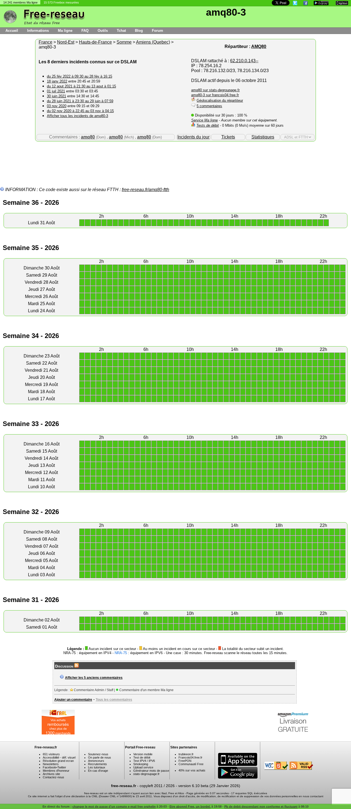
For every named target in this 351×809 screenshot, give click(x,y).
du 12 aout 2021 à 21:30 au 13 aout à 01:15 (81, 86)
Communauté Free (191, 764)
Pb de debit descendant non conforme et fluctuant (261, 806)
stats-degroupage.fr (146, 774)
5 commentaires (209, 106)
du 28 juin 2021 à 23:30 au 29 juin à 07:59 (80, 101)
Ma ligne (65, 31)
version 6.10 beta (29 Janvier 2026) (209, 786)
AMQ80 (258, 46)
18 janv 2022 (57, 81)
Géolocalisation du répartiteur (220, 100)
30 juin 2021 (56, 96)
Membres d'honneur (56, 770)
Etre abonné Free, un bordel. (190, 806)
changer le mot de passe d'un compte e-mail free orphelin (114, 806)
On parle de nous (99, 757)
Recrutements (97, 764)
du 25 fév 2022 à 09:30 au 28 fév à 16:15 (79, 76)
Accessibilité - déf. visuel (59, 757)
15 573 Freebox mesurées (61, 2)
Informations (38, 31)
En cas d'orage (98, 770)
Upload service (143, 767)
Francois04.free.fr (190, 757)
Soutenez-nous (98, 754)
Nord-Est (65, 42)
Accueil (11, 31)
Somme (124, 42)
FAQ (85, 31)
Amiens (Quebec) (153, 42)
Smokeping (140, 764)
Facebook (49, 767)
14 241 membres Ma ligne (20, 2)
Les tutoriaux (96, 767)
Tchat (121, 31)
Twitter (61, 767)
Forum (157, 31)
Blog (139, 31)
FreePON (185, 760)
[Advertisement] (175, 159)
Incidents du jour (193, 137)
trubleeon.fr (186, 754)
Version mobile (142, 754)
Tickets (228, 137)
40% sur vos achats (192, 770)
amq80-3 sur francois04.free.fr (215, 95)
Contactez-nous (53, 777)
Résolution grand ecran (58, 760)
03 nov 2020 (56, 106)
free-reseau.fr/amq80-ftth (145, 189)
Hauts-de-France (95, 42)
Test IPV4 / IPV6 (144, 760)
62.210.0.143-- (244, 60)
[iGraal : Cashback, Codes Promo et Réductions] (58, 733)
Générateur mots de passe (151, 770)
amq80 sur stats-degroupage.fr (215, 90)
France (45, 42)
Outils (103, 31)
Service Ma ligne (204, 120)
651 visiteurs (51, 754)
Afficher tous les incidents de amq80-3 (77, 116)
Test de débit (141, 757)
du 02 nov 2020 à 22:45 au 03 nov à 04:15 (80, 111)
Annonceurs (96, 760)
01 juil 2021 (56, 91)
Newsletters (51, 764)
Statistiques (262, 137)
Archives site (51, 774)
